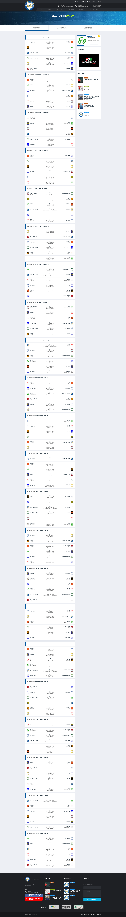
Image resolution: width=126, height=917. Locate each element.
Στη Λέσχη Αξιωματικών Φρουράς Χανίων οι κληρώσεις (75, 891)
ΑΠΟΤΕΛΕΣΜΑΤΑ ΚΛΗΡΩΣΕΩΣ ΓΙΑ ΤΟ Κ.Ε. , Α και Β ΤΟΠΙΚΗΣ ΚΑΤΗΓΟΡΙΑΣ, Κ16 (91, 97)
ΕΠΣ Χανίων (26, 914)
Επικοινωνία (99, 914)
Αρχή (42, 9)
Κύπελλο (81, 9)
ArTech (30, 914)
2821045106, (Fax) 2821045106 (83, 6)
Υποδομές (71, 9)
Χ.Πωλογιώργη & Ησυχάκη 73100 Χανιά (67, 6)
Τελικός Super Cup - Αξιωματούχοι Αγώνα (89, 106)
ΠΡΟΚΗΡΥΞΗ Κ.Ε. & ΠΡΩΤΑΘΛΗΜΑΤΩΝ (73, 897)
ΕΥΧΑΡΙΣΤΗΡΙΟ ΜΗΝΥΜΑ (89, 113)
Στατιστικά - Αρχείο (88, 28)
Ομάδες (88, 1)
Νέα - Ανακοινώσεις (93, 9)
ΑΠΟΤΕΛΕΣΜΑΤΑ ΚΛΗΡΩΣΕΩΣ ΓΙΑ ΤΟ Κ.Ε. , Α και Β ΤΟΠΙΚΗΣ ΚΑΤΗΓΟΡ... (55, 898)
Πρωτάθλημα (60, 9)
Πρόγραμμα (36, 28)
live (76, 1)
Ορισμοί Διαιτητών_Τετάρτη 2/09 (91, 80)
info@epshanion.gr (96, 6)
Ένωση (49, 9)
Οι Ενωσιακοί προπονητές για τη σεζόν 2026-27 (75, 884)
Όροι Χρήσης (93, 914)
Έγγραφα (82, 1)
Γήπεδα (93, 1)
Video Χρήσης (86, 914)
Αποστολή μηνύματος (92, 899)
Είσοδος (99, 1)
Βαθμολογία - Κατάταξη (62, 28)
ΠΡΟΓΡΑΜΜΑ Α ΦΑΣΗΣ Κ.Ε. (90, 87)
